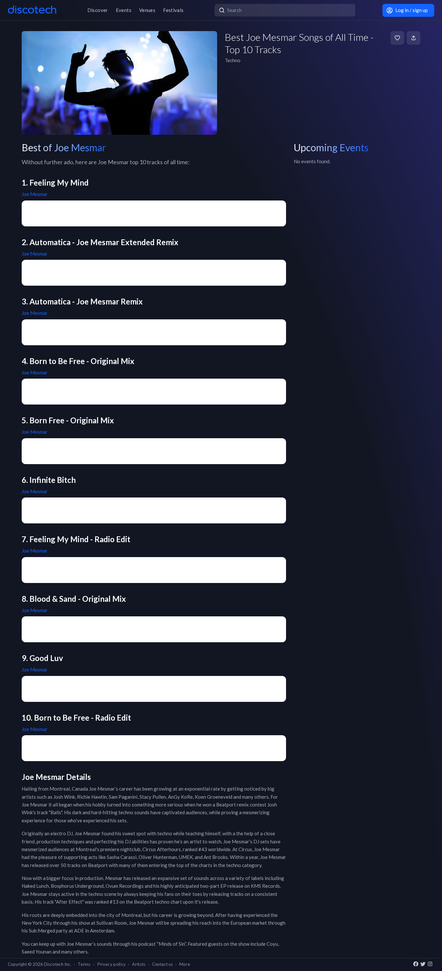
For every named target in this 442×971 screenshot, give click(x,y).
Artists (138, 964)
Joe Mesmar (35, 194)
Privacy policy (111, 964)
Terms (84, 964)
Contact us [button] (162, 964)
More (184, 964)
